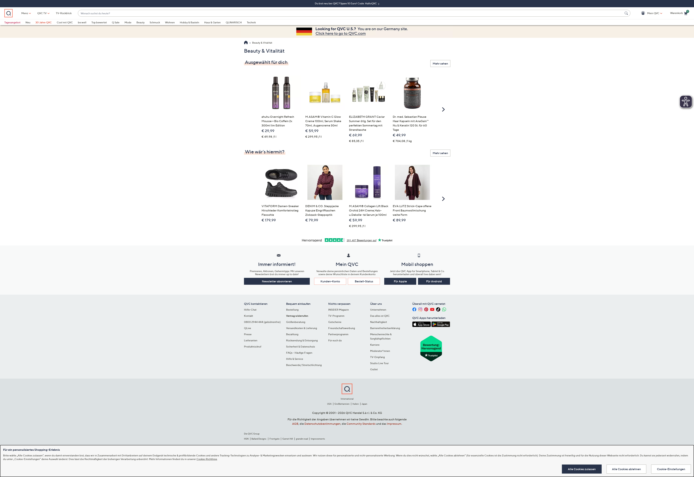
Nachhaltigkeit (378, 321)
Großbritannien (342, 403)
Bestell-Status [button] (364, 281)
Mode (128, 22)
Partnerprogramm (338, 334)
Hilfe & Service (294, 358)
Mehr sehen (440, 63)
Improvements (318, 438)
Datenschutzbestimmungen (322, 423)
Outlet (374, 369)
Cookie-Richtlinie (206, 459)
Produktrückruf (252, 346)
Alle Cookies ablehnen (626, 469)
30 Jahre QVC (43, 22)
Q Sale (115, 22)
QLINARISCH (234, 22)
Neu (27, 22)
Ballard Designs (259, 438)
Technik (251, 22)
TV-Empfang (377, 357)
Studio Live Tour (379, 363)
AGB (295, 423)
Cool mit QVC (65, 22)
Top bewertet (99, 22)
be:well (82, 22)
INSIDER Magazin (338, 309)
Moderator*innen (380, 350)
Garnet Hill (287, 438)
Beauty (140, 22)
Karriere (375, 344)
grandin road (302, 438)
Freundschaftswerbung (341, 328)
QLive (247, 328)
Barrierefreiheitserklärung (385, 328)
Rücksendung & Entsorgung (302, 340)
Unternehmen (378, 309)
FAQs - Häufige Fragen (299, 352)
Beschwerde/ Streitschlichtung (304, 364)
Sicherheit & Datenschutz (300, 346)
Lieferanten (250, 340)
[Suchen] (626, 13)
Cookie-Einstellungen (671, 469)
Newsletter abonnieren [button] (277, 281)
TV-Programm (336, 315)
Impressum (394, 423)
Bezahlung (292, 334)
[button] (648, 13)
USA (329, 403)
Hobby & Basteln (189, 22)
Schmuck (155, 22)
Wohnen (170, 22)
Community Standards (361, 423)
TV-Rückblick (64, 13)
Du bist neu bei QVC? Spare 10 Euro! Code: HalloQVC (346, 3)
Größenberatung (295, 321)
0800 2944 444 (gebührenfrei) (262, 321)
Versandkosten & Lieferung (301, 328)
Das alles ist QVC (380, 315)
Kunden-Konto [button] (330, 281)
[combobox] (350, 13)
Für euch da (335, 340)
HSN (246, 438)
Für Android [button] (434, 281)
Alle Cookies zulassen (582, 469)
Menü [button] (24, 13)
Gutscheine (334, 321)
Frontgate (274, 438)
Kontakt (248, 315)
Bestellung (292, 309)
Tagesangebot (12, 22)
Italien (355, 403)
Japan (364, 403)
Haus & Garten (212, 22)
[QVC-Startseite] (246, 43)
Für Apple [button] (400, 281)
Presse (248, 334)
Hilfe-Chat (250, 309)
